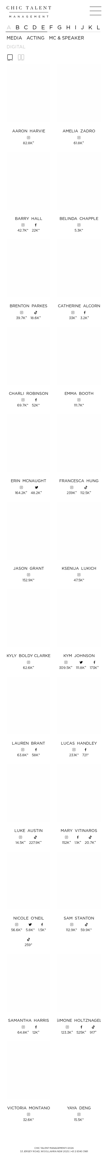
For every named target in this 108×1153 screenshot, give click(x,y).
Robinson (28, 393)
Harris (28, 1020)
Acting (36, 38)
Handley (79, 743)
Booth (79, 393)
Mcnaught (28, 481)
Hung (79, 481)
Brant (28, 743)
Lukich (79, 568)
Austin (28, 830)
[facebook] (35, 225)
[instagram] (28, 137)
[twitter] (36, 487)
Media (14, 38)
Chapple (79, 218)
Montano (28, 1108)
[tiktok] (35, 312)
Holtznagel (79, 1020)
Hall (28, 218)
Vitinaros (79, 830)
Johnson (79, 655)
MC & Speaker (66, 38)
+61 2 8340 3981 (79, 1151)
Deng (79, 1108)
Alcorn (79, 306)
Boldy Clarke (28, 655)
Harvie (28, 131)
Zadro (79, 131)
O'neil (28, 918)
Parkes (28, 306)
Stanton (79, 918)
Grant (28, 568)
